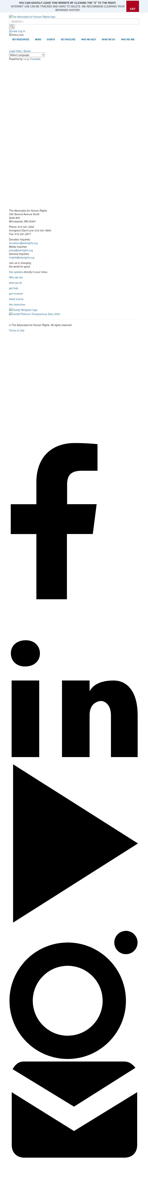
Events (51, 39)
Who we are (16, 277)
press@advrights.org (21, 250)
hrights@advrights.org (21, 257)
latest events (16, 299)
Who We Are (128, 39)
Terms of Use (16, 330)
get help (13, 288)
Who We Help (88, 39)
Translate (35, 59)
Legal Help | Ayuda (20, 51)
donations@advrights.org (23, 243)
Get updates (16, 272)
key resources (17, 304)
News (38, 39)
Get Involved (68, 39)
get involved (16, 293)
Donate (13, 31)
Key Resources (20, 39)
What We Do (108, 39)
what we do (15, 282)
